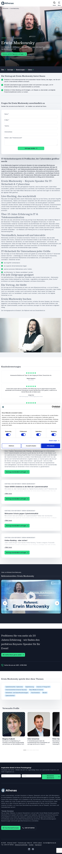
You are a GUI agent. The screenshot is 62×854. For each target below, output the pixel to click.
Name (7, 114)
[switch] (23, 434)
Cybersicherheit (10, 695)
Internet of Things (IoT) (43, 686)
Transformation (35, 692)
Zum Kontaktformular (11, 828)
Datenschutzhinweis (21, 845)
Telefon (7, 126)
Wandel (45, 692)
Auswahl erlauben (31, 445)
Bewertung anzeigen (18, 37)
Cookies (31, 845)
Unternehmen (8, 132)
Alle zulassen (50, 445)
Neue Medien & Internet (36, 689)
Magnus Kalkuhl (8, 739)
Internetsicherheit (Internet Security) (16, 689)
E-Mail (7, 120)
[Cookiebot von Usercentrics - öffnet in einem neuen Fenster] (53, 407)
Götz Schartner (33, 739)
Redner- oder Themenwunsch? (13, 137)
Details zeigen (53, 440)
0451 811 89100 (29, 828)
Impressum (38, 845)
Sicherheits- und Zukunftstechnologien (17, 692)
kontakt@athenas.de (49, 843)
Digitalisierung (30, 686)
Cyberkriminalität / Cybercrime (14, 686)
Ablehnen (11, 445)
